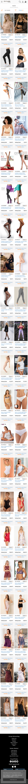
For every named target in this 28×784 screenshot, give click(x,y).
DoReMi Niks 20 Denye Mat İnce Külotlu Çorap (21, 242)
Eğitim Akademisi (14, 742)
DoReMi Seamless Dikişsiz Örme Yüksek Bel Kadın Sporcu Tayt (21, 311)
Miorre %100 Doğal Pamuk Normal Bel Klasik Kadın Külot (21, 413)
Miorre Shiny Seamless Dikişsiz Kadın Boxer (20, 618)
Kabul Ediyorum (13, 779)
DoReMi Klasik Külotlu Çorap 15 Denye (6, 276)
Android (15, 767)
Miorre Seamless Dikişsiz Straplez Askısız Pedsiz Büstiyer (20, 72)
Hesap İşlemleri (14, 754)
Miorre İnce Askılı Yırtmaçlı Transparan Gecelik (7, 618)
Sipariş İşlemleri (14, 751)
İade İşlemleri (14, 753)
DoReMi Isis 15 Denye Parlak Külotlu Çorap (6, 173)
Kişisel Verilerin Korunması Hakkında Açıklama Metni (12, 776)
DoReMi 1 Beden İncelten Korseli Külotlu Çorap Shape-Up (6, 242)
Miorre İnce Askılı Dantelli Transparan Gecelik (6, 652)
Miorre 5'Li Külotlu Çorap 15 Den (6, 344)
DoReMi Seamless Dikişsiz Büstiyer (7, 139)
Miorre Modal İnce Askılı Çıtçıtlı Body (6, 481)
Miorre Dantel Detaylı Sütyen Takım (5, 413)
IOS (13, 767)
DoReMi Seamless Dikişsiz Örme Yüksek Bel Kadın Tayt (7, 379)
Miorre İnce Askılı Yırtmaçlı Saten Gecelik (7, 549)
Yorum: (10, 34)
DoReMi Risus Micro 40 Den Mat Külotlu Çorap (6, 208)
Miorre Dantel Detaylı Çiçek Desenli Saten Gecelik (19, 550)
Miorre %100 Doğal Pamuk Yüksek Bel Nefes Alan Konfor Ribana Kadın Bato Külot (21, 448)
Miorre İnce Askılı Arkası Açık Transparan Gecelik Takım (20, 652)
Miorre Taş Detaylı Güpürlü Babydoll (21, 515)
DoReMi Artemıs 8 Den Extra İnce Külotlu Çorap (20, 173)
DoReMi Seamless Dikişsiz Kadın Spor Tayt (7, 71)
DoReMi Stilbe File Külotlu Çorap (6, 310)
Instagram (13, 761)
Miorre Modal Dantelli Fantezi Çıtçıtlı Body (6, 515)
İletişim (14, 745)
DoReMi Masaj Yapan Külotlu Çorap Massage (20, 208)
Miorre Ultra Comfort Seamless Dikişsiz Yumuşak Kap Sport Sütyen (5, 38)
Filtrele (21, 10)
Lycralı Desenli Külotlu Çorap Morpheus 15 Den (20, 276)
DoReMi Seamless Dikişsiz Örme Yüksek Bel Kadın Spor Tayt (21, 345)
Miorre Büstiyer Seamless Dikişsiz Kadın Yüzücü (21, 37)
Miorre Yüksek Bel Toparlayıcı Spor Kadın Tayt (20, 106)
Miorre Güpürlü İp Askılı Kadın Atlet (6, 447)
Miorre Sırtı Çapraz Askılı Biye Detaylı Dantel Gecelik (6, 721)
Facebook (11, 761)
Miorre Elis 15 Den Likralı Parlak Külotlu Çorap (20, 139)
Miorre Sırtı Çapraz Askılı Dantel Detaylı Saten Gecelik (6, 687)
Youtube (17, 761)
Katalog (14, 741)
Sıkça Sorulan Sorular (14, 756)
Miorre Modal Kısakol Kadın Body (19, 378)
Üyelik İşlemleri (14, 750)
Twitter (15, 761)
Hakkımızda (14, 738)
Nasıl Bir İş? (14, 739)
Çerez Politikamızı (6, 775)
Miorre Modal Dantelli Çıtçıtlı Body (19, 481)
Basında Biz (14, 744)
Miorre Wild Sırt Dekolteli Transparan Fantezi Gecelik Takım (6, 584)
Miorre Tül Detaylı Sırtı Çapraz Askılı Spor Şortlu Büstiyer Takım (6, 106)
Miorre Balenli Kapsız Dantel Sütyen (19, 583)
